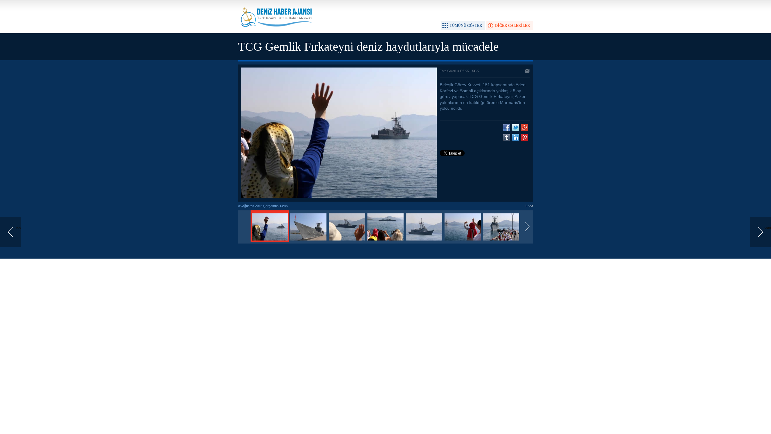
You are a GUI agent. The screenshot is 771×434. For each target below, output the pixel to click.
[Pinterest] (524, 137)
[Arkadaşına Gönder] (527, 71)
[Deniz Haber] (275, 30)
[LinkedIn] (515, 137)
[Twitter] (515, 127)
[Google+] (524, 127)
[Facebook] (506, 127)
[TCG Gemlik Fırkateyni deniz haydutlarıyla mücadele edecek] (270, 241)
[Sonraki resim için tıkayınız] (339, 196)
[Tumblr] (506, 137)
